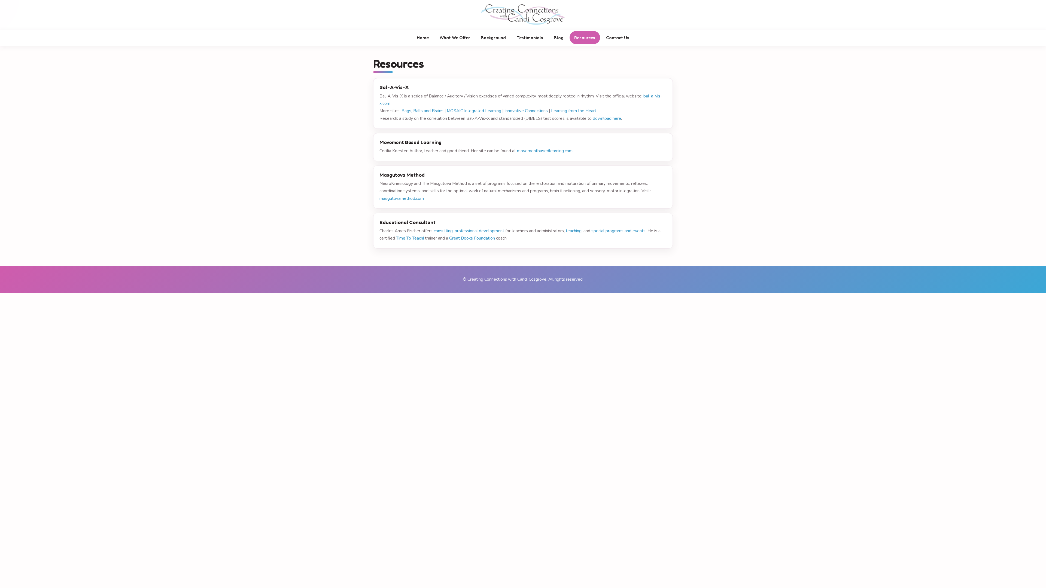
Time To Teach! (410, 238)
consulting (443, 231)
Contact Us (617, 37)
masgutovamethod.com (401, 198)
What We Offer (455, 37)
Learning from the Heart (573, 111)
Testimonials (529, 37)
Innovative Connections (526, 111)
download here (607, 118)
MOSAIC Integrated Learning (474, 111)
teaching (574, 231)
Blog (559, 37)
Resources (584, 37)
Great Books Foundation (472, 238)
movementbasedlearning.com (545, 151)
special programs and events (618, 231)
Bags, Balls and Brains (422, 111)
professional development (479, 231)
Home (423, 37)
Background (493, 37)
